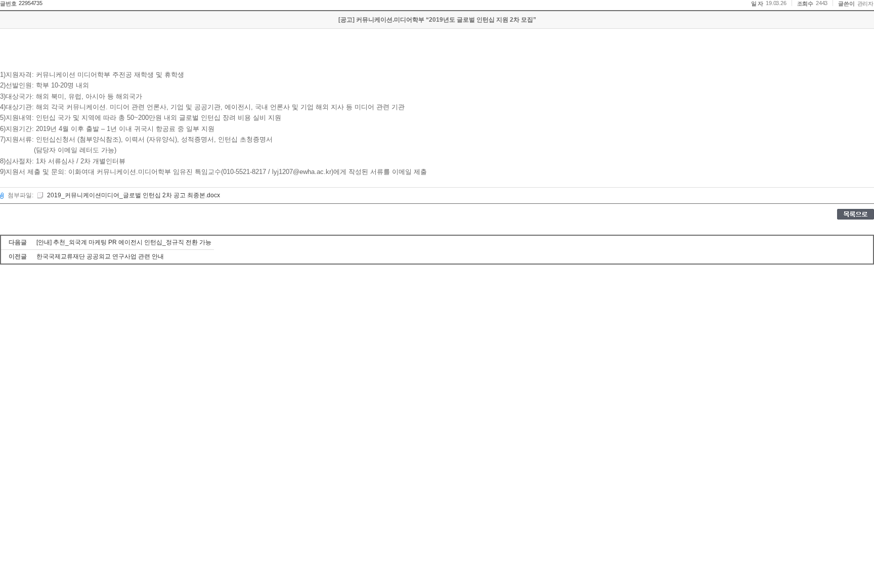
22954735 (30, 3)
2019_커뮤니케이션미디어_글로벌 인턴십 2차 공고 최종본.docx (133, 195)
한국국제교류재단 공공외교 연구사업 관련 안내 (100, 256)
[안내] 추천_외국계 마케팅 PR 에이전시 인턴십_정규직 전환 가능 (123, 242)
